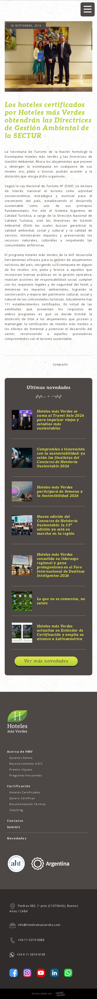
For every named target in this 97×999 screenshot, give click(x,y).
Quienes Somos (20, 757)
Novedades (17, 838)
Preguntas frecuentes (25, 775)
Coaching (16, 810)
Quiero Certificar (22, 798)
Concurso (15, 821)
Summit (13, 827)
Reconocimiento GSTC (26, 763)
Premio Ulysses (20, 769)
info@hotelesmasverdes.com (39, 925)
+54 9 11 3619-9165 (31, 954)
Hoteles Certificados (24, 792)
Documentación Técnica (27, 804)
